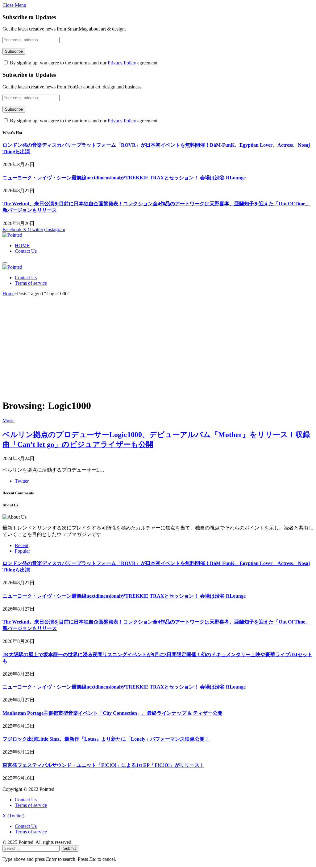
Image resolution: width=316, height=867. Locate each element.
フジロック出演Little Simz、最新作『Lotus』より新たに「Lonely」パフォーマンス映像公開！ (106, 739)
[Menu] (4, 263)
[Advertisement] (158, 350)
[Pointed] (12, 235)
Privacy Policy (122, 62)
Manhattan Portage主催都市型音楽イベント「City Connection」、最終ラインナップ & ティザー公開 (112, 713)
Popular (22, 551)
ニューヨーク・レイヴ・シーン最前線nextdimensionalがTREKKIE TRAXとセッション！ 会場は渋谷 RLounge (124, 177)
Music (8, 420)
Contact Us (26, 251)
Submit (69, 848)
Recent (21, 545)
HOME (22, 245)
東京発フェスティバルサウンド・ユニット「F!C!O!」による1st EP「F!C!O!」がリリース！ (103, 765)
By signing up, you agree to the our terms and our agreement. (84, 62)
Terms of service (31, 283)
